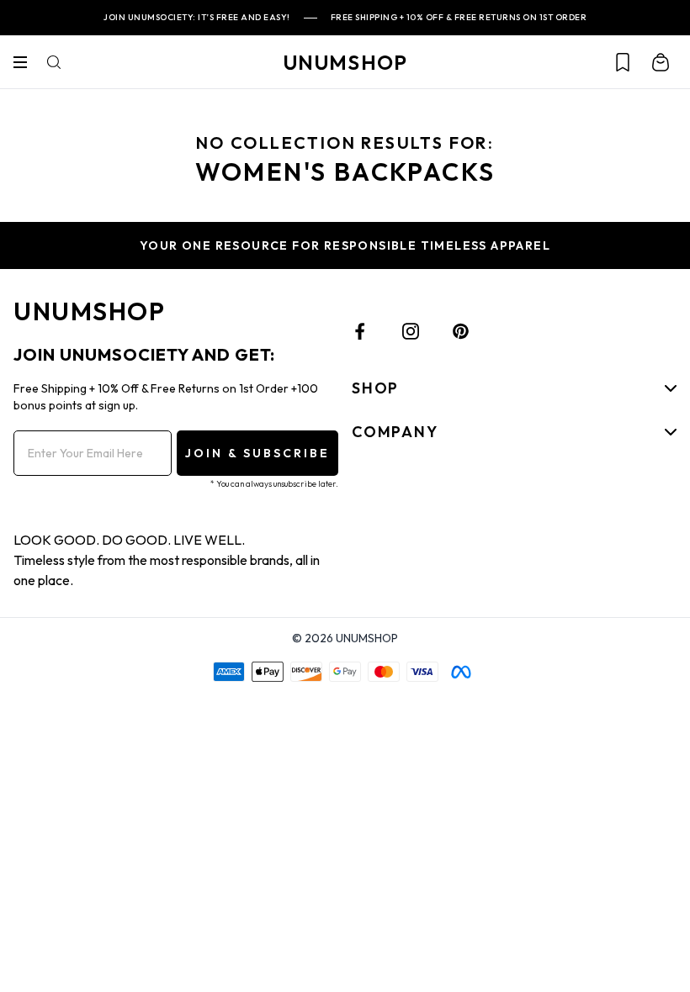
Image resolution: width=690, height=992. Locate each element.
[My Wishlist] (622, 62)
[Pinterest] (461, 331)
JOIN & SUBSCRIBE (257, 453)
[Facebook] (360, 331)
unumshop (345, 62)
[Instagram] (410, 331)
